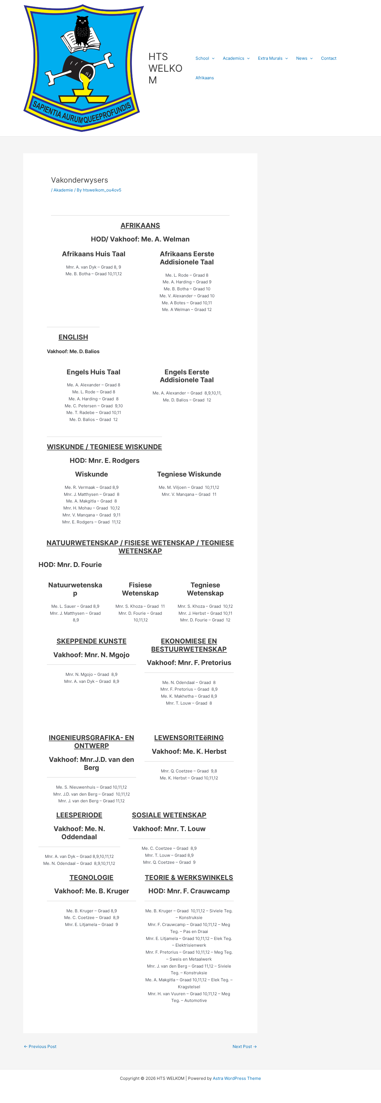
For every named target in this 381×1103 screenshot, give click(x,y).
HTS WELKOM (165, 68)
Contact (328, 58)
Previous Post (40, 1046)
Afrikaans (205, 77)
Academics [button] (233, 58)
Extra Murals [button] (270, 58)
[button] (211, 58)
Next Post (245, 1046)
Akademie (63, 190)
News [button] (301, 58)
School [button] (202, 58)
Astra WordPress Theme (237, 1078)
